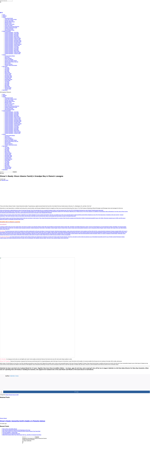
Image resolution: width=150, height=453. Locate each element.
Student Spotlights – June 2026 (12, 33)
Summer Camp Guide (9, 24)
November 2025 (8, 77)
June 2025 (7, 83)
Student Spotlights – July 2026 (11, 32)
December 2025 (8, 76)
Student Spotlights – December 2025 (13, 40)
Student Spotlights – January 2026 (12, 39)
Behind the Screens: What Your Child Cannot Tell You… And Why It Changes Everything (21, 434)
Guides (4, 17)
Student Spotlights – (13, 44)
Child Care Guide (8, 25)
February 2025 (8, 87)
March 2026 (7, 72)
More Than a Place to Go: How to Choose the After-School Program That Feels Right (21, 431)
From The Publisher (9, 59)
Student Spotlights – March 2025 (12, 51)
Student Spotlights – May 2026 (11, 34)
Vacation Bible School (10, 21)
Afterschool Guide (9, 18)
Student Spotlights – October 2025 (12, 43)
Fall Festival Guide (9, 28)
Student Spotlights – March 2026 (12, 37)
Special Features (8, 64)
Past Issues (4, 66)
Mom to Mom (8, 63)
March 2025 (7, 86)
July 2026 (7, 67)
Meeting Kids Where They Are (11, 61)
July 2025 (7, 81)
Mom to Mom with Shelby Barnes (9, 428)
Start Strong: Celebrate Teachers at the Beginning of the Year (16, 430)
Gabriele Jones (4, 180)
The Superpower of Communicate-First (11, 433)
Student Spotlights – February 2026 (13, 38)
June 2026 (7, 68)
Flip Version (5, 90)
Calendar (4, 15)
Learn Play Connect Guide (11, 19)
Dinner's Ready (8, 394)
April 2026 (7, 71)
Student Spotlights (6, 31)
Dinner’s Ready (8, 58)
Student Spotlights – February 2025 (13, 52)
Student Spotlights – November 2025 (13, 41)
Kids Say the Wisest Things (11, 60)
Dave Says (7, 57)
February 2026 (8, 73)
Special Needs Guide (9, 30)
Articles (4, 54)
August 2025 (7, 80)
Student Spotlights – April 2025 (12, 50)
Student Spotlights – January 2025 (12, 53)
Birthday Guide (8, 23)
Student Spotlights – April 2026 (12, 35)
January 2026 (8, 74)
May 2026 (7, 70)
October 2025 (8, 78)
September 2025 (8, 79)
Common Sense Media (10, 55)
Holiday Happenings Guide (11, 27)
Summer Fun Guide (9, 20)
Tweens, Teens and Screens (11, 65)
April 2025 (7, 85)
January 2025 (8, 88)
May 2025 (7, 84)
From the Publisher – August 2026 (9, 432)
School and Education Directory (12, 26)
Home (3, 14)
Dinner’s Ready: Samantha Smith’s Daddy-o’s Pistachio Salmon (22, 421)
